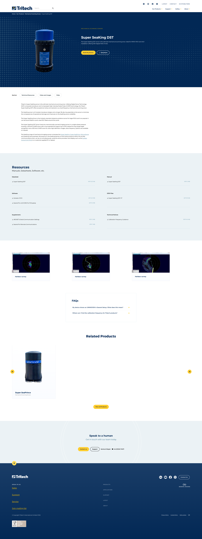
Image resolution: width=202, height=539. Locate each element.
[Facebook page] (170, 477)
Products (106, 484)
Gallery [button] (177, 9)
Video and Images (45, 95)
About (105, 505)
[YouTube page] (165, 477)
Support (95, 449)
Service (15, 501)
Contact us (83, 449)
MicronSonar (85, 134)
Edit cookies (183, 515)
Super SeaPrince (75, 134)
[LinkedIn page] (160, 477)
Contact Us (184, 477)
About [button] (186, 9)
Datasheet (104, 52)
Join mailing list (19, 508)
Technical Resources (28, 95)
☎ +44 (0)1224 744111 (118, 449)
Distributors (184, 4)
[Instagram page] (175, 477)
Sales (14, 488)
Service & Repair (106, 449)
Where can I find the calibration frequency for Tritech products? (94, 313)
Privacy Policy (165, 515)
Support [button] (168, 9)
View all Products (101, 407)
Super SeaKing (65, 134)
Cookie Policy (174, 515)
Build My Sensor (88, 52)
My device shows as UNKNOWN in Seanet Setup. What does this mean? (97, 307)
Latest (164, 4)
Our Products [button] (156, 9)
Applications (108, 490)
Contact (173, 4)
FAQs (58, 95)
